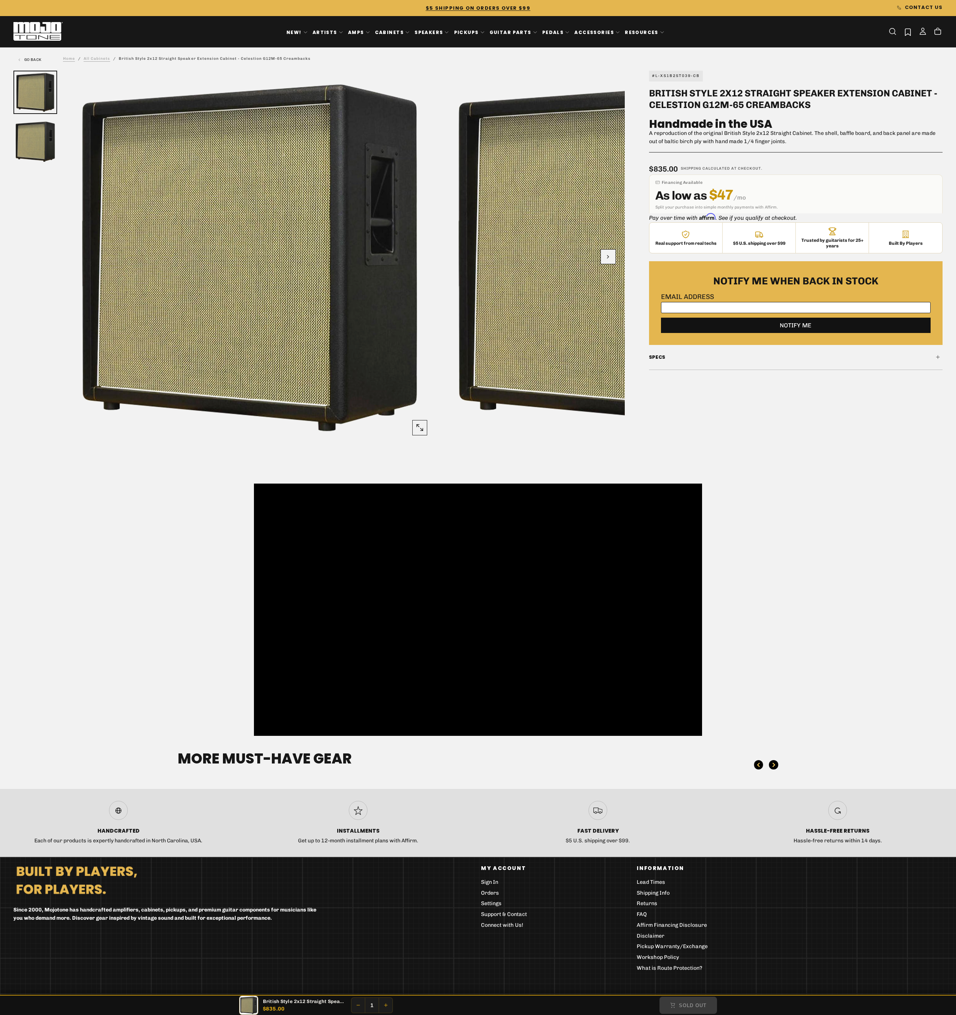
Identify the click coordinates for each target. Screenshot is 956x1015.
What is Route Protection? (669, 968)
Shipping (691, 168)
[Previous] (758, 764)
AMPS (356, 32)
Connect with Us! (502, 925)
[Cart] (937, 32)
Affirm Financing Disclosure (672, 925)
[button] (892, 31)
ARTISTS (325, 32)
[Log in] (922, 32)
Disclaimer (650, 936)
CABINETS (389, 32)
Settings (491, 903)
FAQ (642, 914)
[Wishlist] (907, 32)
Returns (647, 903)
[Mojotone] (76, 880)
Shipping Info (653, 893)
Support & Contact (504, 914)
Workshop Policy (658, 957)
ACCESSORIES (594, 32)
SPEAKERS (429, 32)
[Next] (773, 764)
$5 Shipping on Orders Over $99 (478, 8)
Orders (490, 893)
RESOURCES (641, 32)
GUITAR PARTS (510, 32)
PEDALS (553, 32)
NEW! (294, 32)
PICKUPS (466, 32)
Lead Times (651, 882)
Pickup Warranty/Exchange (672, 946)
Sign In (489, 882)
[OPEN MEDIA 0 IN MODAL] (419, 427)
